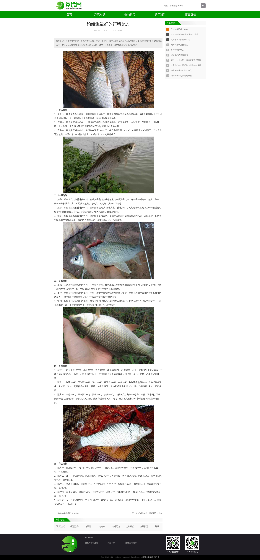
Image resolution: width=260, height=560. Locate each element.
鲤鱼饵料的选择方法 (179, 55)
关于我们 (160, 14)
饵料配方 (116, 526)
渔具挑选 (144, 526)
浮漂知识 (99, 14)
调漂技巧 (60, 526)
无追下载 (111, 543)
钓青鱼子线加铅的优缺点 (181, 70)
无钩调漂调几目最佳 (179, 45)
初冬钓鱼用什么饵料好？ (70, 513)
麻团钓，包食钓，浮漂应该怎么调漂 (186, 60)
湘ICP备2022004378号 (150, 557)
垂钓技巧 (129, 14)
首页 (69, 14)
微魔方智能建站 (91, 543)
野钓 (157, 526)
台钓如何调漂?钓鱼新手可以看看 (184, 34)
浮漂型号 (74, 526)
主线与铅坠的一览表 (179, 29)
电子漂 (88, 526)
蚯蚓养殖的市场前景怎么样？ (150, 513)
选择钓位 (130, 526)
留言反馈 (190, 14)
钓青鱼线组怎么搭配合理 (181, 76)
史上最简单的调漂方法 (180, 40)
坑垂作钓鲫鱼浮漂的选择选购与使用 (186, 65)
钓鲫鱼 (102, 526)
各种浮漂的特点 (177, 50)
